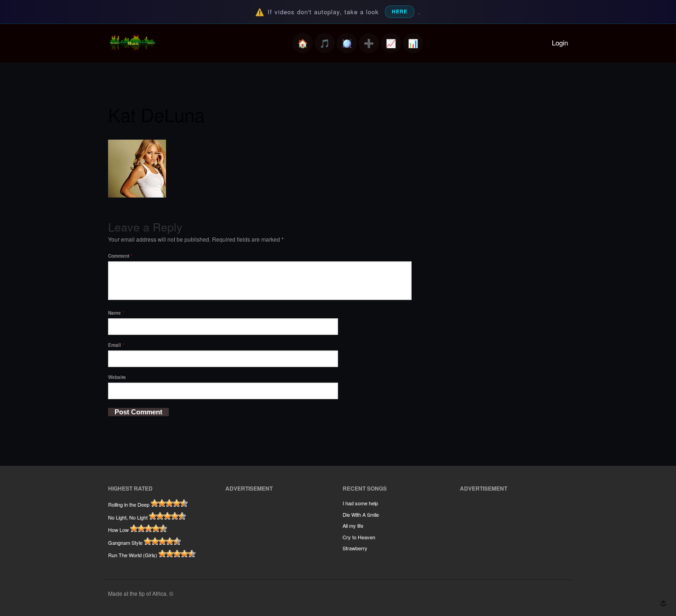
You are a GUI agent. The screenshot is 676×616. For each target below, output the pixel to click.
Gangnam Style (125, 542)
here (399, 11)
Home (302, 43)
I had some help (360, 503)
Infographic (413, 43)
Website (117, 377)
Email (116, 345)
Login (560, 42)
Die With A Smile (361, 514)
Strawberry (355, 548)
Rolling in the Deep (128, 504)
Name (116, 313)
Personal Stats (391, 43)
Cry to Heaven (359, 537)
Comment (120, 256)
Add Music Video (369, 43)
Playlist (325, 43)
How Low (118, 529)
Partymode (347, 43)
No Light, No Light (128, 517)
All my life (353, 525)
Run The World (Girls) (132, 555)
